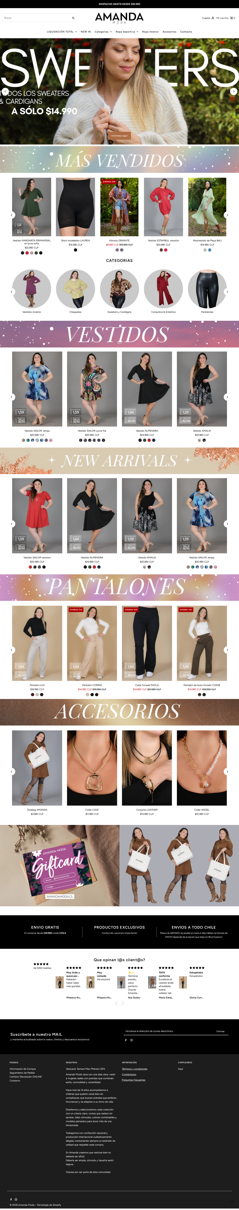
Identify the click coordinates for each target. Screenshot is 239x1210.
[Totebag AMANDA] (37, 768)
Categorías (102, 31)
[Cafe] (199, 694)
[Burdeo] (32, 694)
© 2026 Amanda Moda (22, 1204)
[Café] (161, 250)
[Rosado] (31, 253)
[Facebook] (125, 1041)
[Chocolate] (96, 694)
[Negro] (40, 253)
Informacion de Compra (23, 1068)
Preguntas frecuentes (133, 1080)
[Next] (233, 91)
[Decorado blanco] (46, 440)
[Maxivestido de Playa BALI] (207, 207)
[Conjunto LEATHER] (147, 768)
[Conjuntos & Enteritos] (163, 288)
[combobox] (36, 18)
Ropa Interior (150, 31)
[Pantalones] (207, 288)
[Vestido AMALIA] (202, 389)
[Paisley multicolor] (94, 440)
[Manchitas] (103, 440)
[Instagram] (131, 1041)
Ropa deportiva (125, 31)
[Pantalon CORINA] (92, 643)
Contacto (186, 31)
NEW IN (86, 31)
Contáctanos (129, 1074)
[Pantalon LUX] (37, 643)
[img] (41, 964)
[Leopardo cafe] (23, 440)
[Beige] (37, 694)
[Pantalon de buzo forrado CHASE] (202, 643)
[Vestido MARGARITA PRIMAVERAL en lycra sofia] (31, 207)
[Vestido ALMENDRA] (147, 389)
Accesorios (169, 31)
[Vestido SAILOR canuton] (37, 515)
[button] (117, 1003)
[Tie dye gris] (37, 440)
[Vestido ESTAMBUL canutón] (163, 207)
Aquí (180, 1068)
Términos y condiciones (134, 1068)
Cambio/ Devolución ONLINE (26, 1076)
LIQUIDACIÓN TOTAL (60, 31)
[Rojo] (27, 253)
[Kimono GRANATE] (119, 207)
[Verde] (205, 250)
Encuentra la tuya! (122, 135)
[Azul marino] (22, 253)
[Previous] (5, 91)
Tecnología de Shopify (49, 1204)
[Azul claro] (117, 250)
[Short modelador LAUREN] (75, 207)
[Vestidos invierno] (31, 288)
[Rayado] (39, 567)
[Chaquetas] (75, 288)
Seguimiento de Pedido (22, 1072)
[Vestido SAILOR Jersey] (37, 389)
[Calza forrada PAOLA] (147, 643)
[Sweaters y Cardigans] (119, 288)
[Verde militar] (36, 253)
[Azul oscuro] (121, 250)
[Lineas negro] (80, 440)
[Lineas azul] (98, 440)
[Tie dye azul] (41, 440)
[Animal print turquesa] (28, 440)
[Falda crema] (199, 440)
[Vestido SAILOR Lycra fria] (92, 389)
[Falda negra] (204, 440)
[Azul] (209, 250)
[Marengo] (34, 567)
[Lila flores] (50, 440)
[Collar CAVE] (92, 768)
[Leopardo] (89, 440)
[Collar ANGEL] (202, 768)
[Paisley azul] (85, 440)
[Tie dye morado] (32, 440)
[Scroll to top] (232, 1201)
